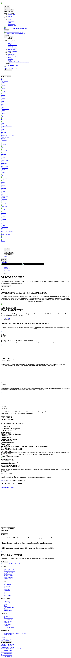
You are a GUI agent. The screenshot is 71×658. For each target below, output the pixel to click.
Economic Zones (8, 575)
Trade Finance (8, 634)
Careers (6, 625)
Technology (7, 595)
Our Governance (8, 619)
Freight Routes (8, 610)
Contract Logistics (9, 572)
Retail (5, 594)
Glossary (6, 609)
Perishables (7, 592)
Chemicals (7, 586)
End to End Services (9, 569)
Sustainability (8, 601)
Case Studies (7, 602)
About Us (7, 268)
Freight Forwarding (9, 571)
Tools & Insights (9, 10)
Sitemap (3, 637)
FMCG (6, 587)
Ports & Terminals (9, 578)
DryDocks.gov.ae (15, 633)
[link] (37, 28)
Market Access (8, 574)
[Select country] (1, 78)
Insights (6, 604)
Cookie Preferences (6, 642)
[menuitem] (3, 76)
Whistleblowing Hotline (7, 644)
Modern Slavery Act (6, 645)
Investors (6, 622)
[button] (35, 423)
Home (6, 267)
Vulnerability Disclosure (7, 647)
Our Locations (8, 270)
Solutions (7, 6)
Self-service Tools (9, 607)
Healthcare (7, 589)
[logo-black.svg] (4, 3)
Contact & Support (9, 627)
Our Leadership (8, 618)
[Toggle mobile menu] (1, 242)
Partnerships (7, 624)
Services (7, 8)
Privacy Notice (5, 640)
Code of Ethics (11, 648)
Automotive (7, 584)
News (5, 71)
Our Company (8, 37)
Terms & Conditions (6, 639)
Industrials (7, 590)
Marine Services (8, 577)
